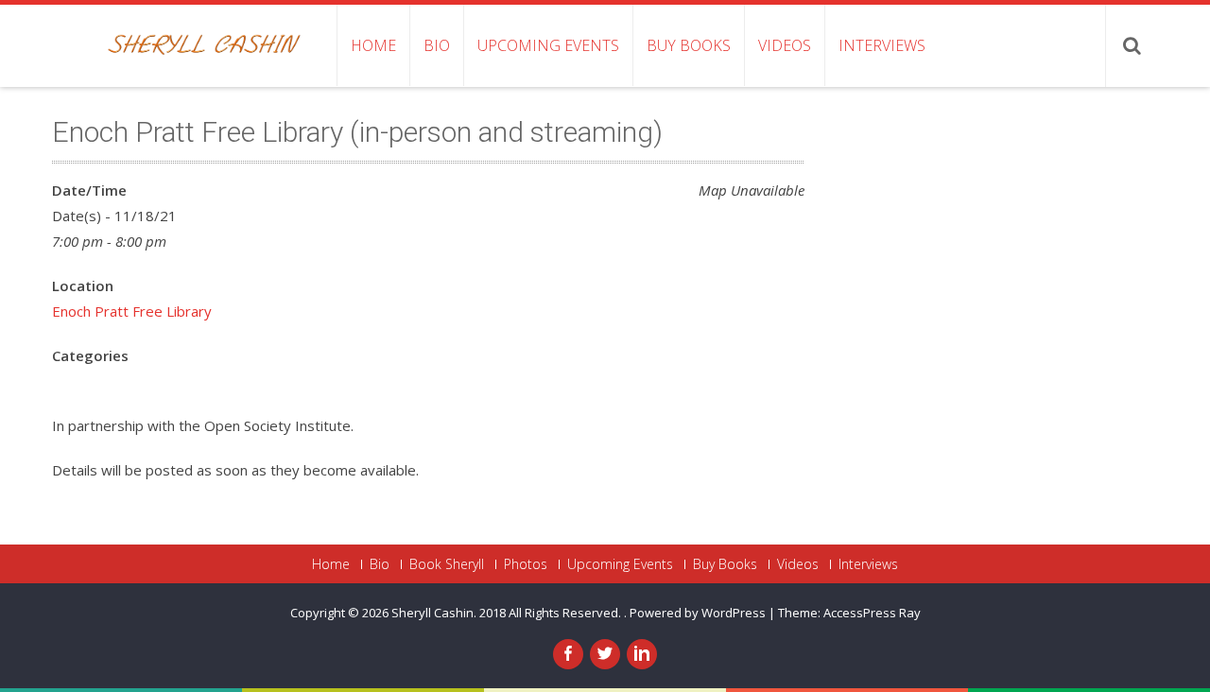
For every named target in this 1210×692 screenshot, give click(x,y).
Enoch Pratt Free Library (132, 311)
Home (373, 45)
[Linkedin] (642, 654)
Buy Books (689, 45)
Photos (525, 564)
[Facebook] (568, 654)
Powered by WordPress (698, 612)
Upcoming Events (548, 45)
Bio (437, 45)
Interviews (881, 45)
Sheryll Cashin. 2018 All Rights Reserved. (507, 612)
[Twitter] (605, 654)
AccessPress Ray (872, 612)
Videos (784, 45)
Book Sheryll (446, 564)
